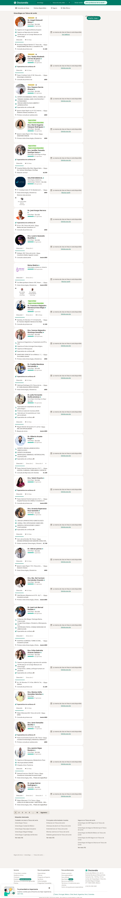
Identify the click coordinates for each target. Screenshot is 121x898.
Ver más (37, 24)
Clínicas (40, 875)
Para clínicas (65, 877)
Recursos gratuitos (67, 881)
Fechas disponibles (40, 8)
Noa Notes (67, 879)
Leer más (20, 894)
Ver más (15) (50, 838)
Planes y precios (66, 873)
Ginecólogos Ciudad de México (24, 826)
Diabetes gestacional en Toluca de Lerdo (59, 835)
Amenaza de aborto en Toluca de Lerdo (58, 826)
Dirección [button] (19, 40)
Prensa (16, 883)
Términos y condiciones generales (24, 881)
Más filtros (66, 8)
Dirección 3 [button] (39, 463)
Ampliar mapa (93, 18)
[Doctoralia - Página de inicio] (24, 2)
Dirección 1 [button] (19, 248)
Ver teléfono (66, 34)
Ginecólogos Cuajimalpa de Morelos (26, 835)
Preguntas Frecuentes (44, 883)
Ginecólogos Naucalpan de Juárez (25, 829)
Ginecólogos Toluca (21, 823)
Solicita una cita (66, 68)
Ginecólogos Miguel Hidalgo (24, 832)
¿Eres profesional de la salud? (95, 3)
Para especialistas (67, 875)
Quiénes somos (18, 875)
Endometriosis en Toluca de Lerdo (57, 829)
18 (37, 812)
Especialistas (42, 873)
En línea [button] (29, 40)
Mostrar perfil (65, 193)
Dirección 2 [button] (29, 248)
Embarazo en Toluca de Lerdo (55, 823)
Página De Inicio (18, 855)
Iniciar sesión (79, 3)
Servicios (40, 879)
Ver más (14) (19, 838)
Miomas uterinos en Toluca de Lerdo (57, 832)
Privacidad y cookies (20, 873)
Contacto (16, 877)
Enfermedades (42, 881)
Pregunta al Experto (44, 877)
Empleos (22, 879)
